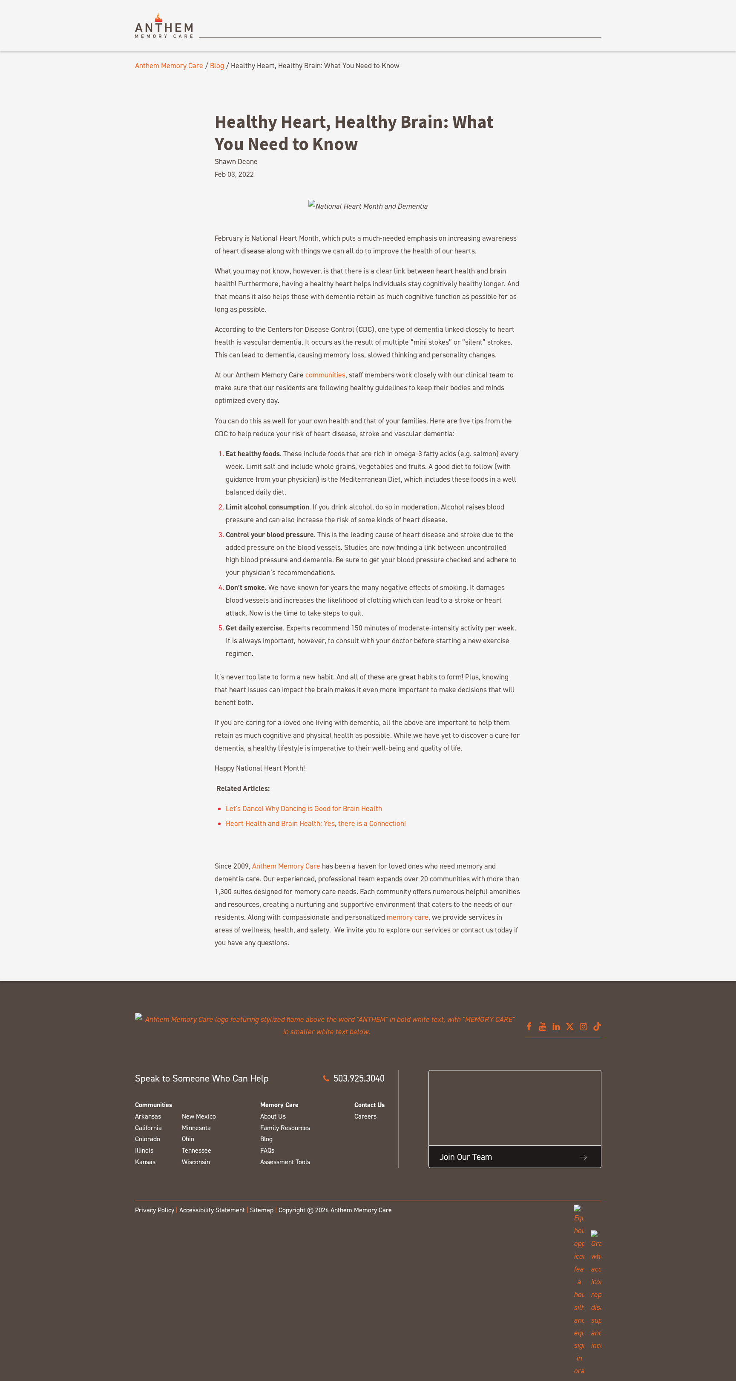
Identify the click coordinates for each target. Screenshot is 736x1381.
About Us (273, 1116)
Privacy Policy (154, 1210)
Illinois (144, 1150)
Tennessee (196, 1150)
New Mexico (199, 1116)
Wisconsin (196, 1162)
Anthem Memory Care (169, 65)
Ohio (188, 1139)
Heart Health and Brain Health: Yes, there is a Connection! (316, 823)
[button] (353, 1078)
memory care (407, 916)
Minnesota (196, 1128)
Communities (153, 1104)
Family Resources (285, 1128)
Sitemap (261, 1210)
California (148, 1128)
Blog (217, 65)
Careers (365, 1116)
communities (325, 374)
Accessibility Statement (212, 1210)
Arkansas (148, 1116)
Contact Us (369, 1104)
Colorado (147, 1139)
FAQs (267, 1150)
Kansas (145, 1162)
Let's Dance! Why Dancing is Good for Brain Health (304, 808)
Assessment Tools (285, 1162)
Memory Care (279, 1104)
